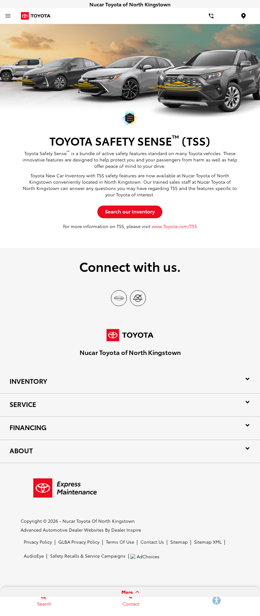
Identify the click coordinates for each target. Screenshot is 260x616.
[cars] (119, 298)
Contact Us (152, 542)
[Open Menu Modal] (8, 16)
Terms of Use (120, 542)
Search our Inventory (130, 211)
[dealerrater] (138, 298)
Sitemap (179, 542)
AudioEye (34, 556)
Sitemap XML (208, 542)
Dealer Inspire (126, 530)
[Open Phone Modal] (211, 16)
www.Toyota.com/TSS (174, 226)
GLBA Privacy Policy (79, 542)
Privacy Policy (38, 542)
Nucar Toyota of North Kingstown (98, 521)
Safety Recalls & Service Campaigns (88, 556)
